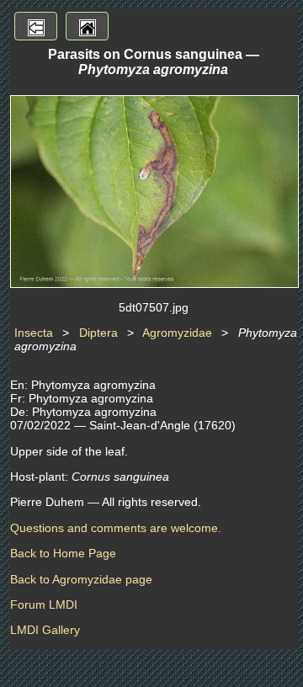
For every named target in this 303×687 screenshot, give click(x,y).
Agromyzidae (177, 332)
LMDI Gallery (45, 629)
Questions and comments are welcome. (115, 528)
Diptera (98, 332)
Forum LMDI (43, 604)
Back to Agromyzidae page (81, 579)
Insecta (33, 332)
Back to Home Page (63, 553)
